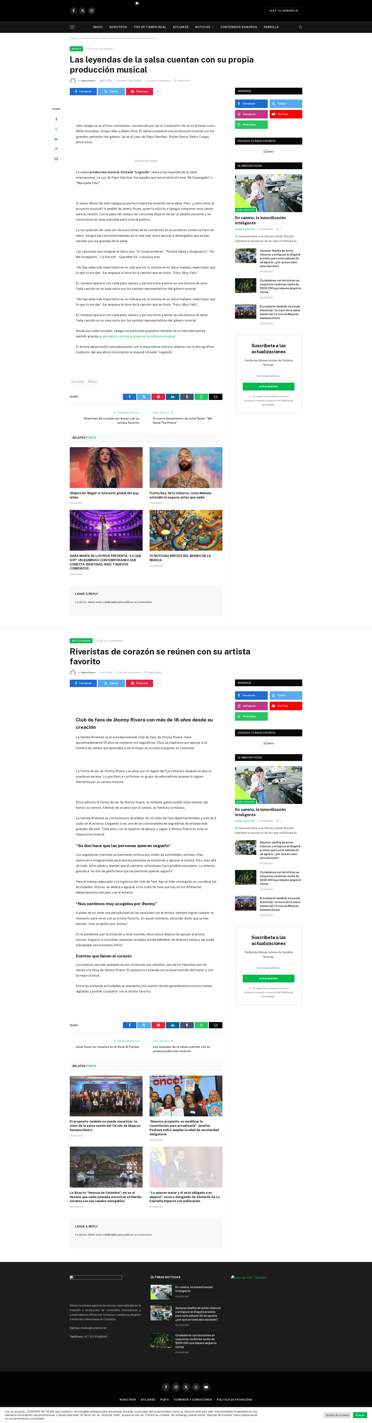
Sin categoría (81, 640)
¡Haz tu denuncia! (284, 10)
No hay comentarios (101, 48)
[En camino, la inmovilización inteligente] (268, 193)
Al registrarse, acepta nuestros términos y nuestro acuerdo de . (268, 400)
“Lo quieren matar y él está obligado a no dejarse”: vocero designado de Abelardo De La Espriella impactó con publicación (185, 1197)
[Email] (56, 159)
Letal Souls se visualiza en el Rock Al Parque (107, 1046)
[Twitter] (56, 129)
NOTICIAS (202, 27)
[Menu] (72, 27)
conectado (110, 602)
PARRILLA (271, 27)
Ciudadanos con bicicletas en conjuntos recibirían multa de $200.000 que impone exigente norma (280, 286)
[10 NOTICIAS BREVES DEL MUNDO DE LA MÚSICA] (186, 530)
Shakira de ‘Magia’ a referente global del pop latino (104, 495)
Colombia (78, 381)
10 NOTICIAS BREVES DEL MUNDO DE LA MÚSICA (180, 558)
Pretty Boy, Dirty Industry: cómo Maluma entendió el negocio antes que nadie (180, 495)
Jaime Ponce (88, 80)
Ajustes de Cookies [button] (337, 1415)
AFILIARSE (181, 27)
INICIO (98, 27)
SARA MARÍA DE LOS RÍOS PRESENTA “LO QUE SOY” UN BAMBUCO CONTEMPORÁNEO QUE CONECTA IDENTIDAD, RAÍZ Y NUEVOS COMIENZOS (105, 562)
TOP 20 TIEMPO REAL (150, 27)
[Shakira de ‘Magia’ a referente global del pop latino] (106, 467)
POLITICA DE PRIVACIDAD (234, 1399)
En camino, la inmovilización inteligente (260, 220)
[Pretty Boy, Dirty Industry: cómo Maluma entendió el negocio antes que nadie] (186, 467)
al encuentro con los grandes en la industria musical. (137, 336)
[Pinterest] (56, 149)
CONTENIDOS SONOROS (238, 27)
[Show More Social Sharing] (158, 91)
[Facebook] (56, 119)
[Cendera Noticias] (186, 10)
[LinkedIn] (56, 139)
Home (73, 38)
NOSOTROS (118, 27)
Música (76, 48)
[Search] (300, 27)
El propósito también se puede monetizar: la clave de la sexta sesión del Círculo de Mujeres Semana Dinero (280, 312)
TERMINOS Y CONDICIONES (193, 1399)
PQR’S (164, 1399)
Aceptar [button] (360, 1415)
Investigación (246, 210)
